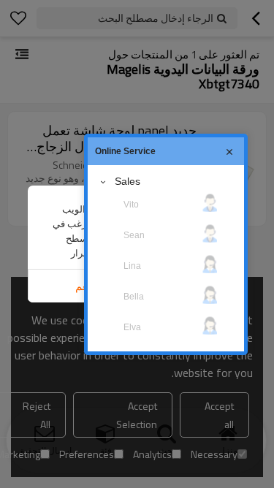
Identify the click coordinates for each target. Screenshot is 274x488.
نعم (83, 286)
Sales (127, 181)
